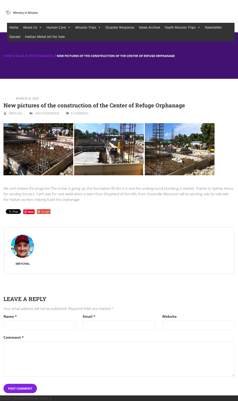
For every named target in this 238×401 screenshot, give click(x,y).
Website (169, 316)
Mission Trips (85, 27)
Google (45, 211)
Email (89, 316)
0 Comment (80, 113)
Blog (20, 55)
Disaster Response (120, 27)
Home (13, 27)
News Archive (149, 27)
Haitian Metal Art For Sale (45, 36)
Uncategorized (40, 55)
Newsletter (213, 27)
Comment (13, 337)
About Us (30, 27)
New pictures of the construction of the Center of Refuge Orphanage (94, 105)
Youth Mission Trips (180, 27)
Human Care (56, 27)
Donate (14, 36)
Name (10, 316)
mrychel (16, 113)
